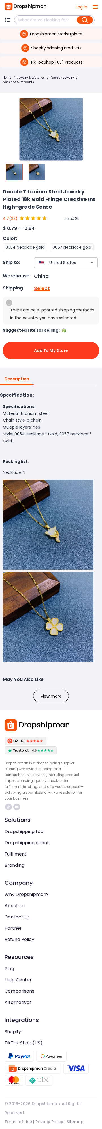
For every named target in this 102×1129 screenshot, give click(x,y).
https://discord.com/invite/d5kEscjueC (17, 807)
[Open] (92, 262)
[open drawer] (95, 7)
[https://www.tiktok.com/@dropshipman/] (8, 807)
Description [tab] (17, 379)
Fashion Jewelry (62, 78)
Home (7, 78)
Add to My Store (51, 350)
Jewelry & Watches (31, 78)
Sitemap (75, 1122)
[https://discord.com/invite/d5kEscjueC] (16, 807)
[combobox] (57, 262)
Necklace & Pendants (18, 82)
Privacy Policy (49, 1122)
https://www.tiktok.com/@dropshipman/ (9, 807)
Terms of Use (18, 1122)
